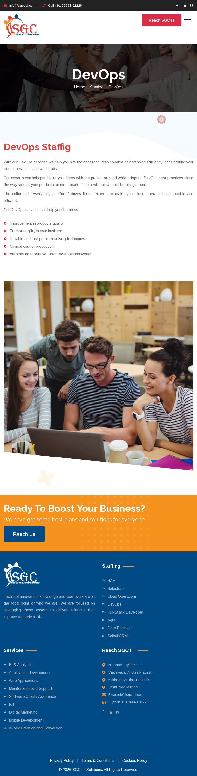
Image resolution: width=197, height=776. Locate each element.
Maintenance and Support (30, 688)
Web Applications (23, 681)
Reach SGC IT (162, 20)
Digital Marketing (23, 712)
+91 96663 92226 (68, 5)
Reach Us (24, 534)
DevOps (114, 604)
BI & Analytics (20, 665)
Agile (111, 620)
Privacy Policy (62, 760)
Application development (30, 673)
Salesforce (116, 588)
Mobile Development (26, 720)
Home (79, 87)
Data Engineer (119, 628)
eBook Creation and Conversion (35, 728)
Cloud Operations (122, 596)
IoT (12, 704)
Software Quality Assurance (32, 696)
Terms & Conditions (97, 760)
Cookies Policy (134, 760)
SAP (111, 580)
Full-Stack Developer (125, 612)
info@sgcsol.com (22, 5)
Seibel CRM (117, 636)
